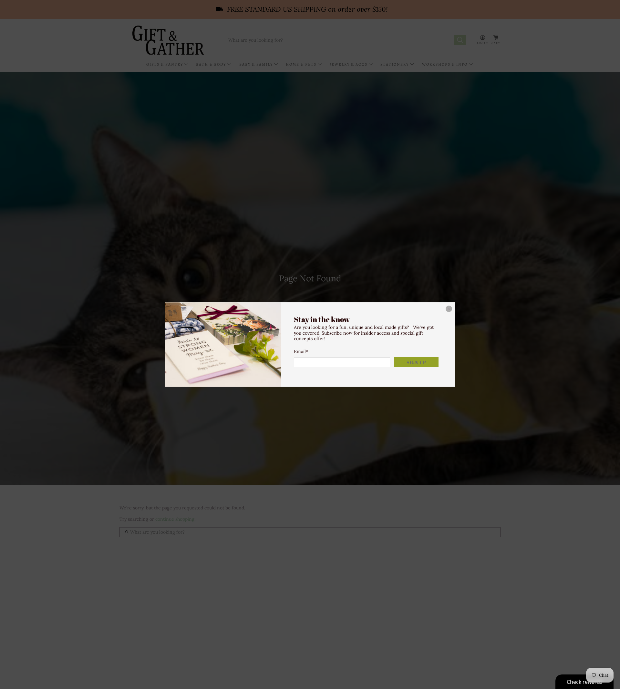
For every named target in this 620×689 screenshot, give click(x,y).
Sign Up (416, 362)
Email (301, 351)
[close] (449, 309)
